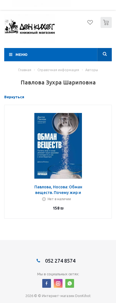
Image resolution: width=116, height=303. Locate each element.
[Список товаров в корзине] (107, 26)
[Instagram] (58, 283)
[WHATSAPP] (69, 283)
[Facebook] (46, 283)
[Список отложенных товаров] (90, 24)
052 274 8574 (59, 260)
